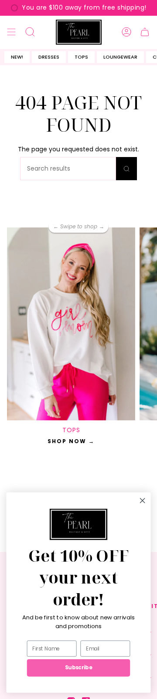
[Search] (126, 168)
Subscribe (78, 667)
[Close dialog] (142, 500)
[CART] (145, 32)
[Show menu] (11, 32)
